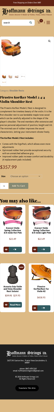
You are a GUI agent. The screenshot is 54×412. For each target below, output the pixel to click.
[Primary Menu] (48, 22)
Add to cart (18, 186)
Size (3, 176)
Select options (15, 249)
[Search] (31, 23)
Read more (15, 305)
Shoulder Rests (16, 90)
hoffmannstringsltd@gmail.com (31, 371)
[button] (49, 41)
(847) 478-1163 (31, 369)
